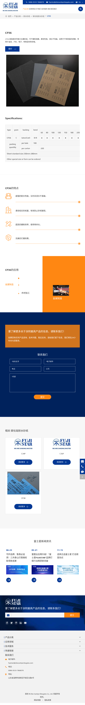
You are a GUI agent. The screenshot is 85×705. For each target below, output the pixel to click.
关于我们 (38, 9)
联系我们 (54, 9)
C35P (62, 454)
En (79, 2)
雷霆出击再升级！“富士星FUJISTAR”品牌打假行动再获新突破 (42, 557)
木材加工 (25, 293)
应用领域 (32, 9)
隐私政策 (47, 700)
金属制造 (9, 284)
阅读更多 (23, 462)
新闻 (49, 9)
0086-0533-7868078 (36, 2)
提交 (72, 615)
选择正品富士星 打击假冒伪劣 (67, 556)
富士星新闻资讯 (42, 541)
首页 (9, 16)
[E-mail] (82, 461)
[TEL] (82, 466)
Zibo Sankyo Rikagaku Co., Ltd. (41, 694)
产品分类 (26, 9)
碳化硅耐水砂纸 (38, 16)
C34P (23, 454)
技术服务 (44, 9)
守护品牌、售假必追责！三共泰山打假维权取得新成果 (16, 557)
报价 (12, 49)
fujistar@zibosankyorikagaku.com (61, 2)
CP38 (23, 498)
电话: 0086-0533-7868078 (16, 668)
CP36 (49, 16)
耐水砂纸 (26, 16)
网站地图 (37, 700)
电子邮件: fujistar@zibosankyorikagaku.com (20, 661)
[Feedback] (82, 471)
